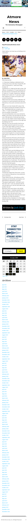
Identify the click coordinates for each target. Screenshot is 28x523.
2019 (7, 32)
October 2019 (5, 435)
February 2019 (5, 452)
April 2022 (4, 370)
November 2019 (6, 433)
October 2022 (5, 356)
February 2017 (5, 505)
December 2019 (5, 431)
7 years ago (7, 48)
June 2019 (4, 444)
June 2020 (4, 417)
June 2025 (4, 287)
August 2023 (5, 335)
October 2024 (5, 304)
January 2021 (5, 402)
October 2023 (5, 330)
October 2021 (5, 383)
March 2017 (5, 503)
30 (15, 32)
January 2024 (5, 324)
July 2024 (4, 311)
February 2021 (5, 400)
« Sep (3, 276)
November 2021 (6, 380)
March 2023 (5, 346)
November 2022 (6, 354)
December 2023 (5, 326)
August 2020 (5, 413)
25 (17, 271)
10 (14, 266)
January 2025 (5, 298)
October (12, 32)
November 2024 (6, 302)
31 (14, 274)
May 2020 (4, 420)
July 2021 (4, 389)
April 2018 (4, 474)
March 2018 (5, 476)
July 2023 (4, 337)
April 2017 (4, 500)
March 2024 (5, 319)
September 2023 (6, 332)
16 (10, 269)
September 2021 (6, 385)
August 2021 (5, 387)
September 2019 (6, 437)
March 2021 (5, 398)
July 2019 (4, 441)
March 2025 (5, 293)
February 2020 (5, 426)
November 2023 (6, 328)
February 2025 (5, 295)
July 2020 (4, 415)
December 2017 (5, 483)
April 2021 (4, 396)
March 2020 (5, 424)
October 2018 (5, 461)
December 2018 (5, 457)
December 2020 (5, 404)
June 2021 (4, 391)
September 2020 (6, 411)
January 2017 (5, 507)
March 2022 (5, 372)
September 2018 (6, 463)
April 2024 (4, 317)
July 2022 (4, 363)
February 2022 (5, 374)
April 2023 (4, 343)
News (19, 32)
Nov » (6, 276)
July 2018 (4, 468)
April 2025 (4, 291)
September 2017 (6, 489)
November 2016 (6, 511)
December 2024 (5, 300)
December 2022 (5, 352)
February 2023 (5, 348)
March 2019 (5, 450)
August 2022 (5, 361)
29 (7, 274)
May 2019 (4, 446)
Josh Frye (6, 47)
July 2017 (4, 494)
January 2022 (5, 376)
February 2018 (5, 479)
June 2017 (4, 496)
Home (3, 32)
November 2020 (6, 407)
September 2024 (6, 306)
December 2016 (5, 509)
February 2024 (5, 321)
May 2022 (4, 367)
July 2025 (4, 284)
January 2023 (5, 350)
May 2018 (4, 472)
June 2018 (4, 470)
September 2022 (6, 359)
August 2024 (5, 308)
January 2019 (5, 455)
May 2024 (4, 315)
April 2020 (4, 422)
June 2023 (4, 339)
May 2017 (4, 498)
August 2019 (5, 439)
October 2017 (5, 487)
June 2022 (4, 365)
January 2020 (5, 428)
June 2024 (4, 313)
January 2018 (5, 481)
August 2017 (5, 492)
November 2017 (6, 485)
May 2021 (4, 394)
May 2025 (4, 289)
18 (17, 269)
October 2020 (5, 409)
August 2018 (5, 465)
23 (10, 271)
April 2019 (4, 448)
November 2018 (6, 459)
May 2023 (4, 341)
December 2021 (5, 378)
